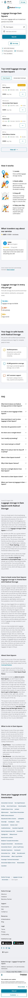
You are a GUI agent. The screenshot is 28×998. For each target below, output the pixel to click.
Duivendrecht (4, 825)
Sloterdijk (3, 822)
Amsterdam (5, 879)
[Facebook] (1, 948)
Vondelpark (11, 822)
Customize (13, 995)
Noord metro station (7, 837)
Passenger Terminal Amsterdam (10, 859)
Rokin (17, 822)
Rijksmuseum (4, 812)
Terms (3, 929)
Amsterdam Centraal (7, 803)
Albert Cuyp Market (17, 856)
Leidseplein (21, 818)
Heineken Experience (6, 850)
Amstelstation (19, 844)
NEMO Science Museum (7, 815)
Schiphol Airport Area (7, 809)
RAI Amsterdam (5, 856)
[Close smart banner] (2, 2)
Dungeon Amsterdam (7, 844)
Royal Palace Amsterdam (17, 812)
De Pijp (3, 806)
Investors (4, 897)
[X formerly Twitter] (3, 948)
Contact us (4, 912)
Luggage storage (17, 877)
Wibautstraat (13, 834)
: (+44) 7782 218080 (14, 972)
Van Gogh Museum (20, 803)
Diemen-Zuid (13, 825)
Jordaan (17, 809)
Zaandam (4, 866)
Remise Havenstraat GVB (8, 831)
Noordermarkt (21, 853)
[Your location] (24, 27)
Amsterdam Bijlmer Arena (8, 862)
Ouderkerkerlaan (5, 828)
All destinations (5, 919)
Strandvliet (20, 831)
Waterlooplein (22, 806)
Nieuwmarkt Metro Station (8, 818)
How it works (5, 907)
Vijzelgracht (4, 834)
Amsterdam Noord (6, 847)
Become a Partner (6, 899)
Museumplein (20, 862)
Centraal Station (6, 665)
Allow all (14, 991)
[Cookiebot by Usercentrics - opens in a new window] (20, 975)
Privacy (3, 932)
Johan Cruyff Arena (18, 847)
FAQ (2, 909)
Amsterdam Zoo (5, 853)
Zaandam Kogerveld (17, 828)
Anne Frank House (11, 806)
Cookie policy (5, 934)
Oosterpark (17, 850)
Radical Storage (5, 877)
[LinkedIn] (9, 948)
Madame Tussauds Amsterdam (9, 840)
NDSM (13, 853)
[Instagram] (6, 948)
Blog (2, 922)
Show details (21, 986)
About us (4, 894)
